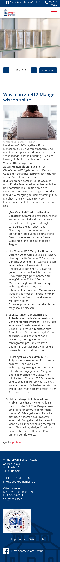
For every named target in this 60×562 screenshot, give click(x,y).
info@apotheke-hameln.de (19, 481)
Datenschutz (36, 539)
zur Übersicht (48, 70)
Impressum (18, 539)
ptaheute (17, 442)
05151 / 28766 (52, 3)
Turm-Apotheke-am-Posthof (26, 551)
